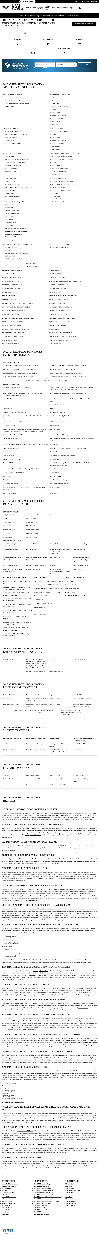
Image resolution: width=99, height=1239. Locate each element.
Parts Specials (6, 1212)
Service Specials (6, 1188)
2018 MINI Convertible (40, 1212)
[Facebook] (4, 1230)
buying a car (49, 878)
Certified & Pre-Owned (47, 8)
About (57, 1233)
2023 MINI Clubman (39, 1207)
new (60, 909)
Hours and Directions (8, 1192)
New (27, 8)
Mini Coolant (69, 1186)
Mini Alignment (70, 1188)
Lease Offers (5, 1214)
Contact (47, 1233)
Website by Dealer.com (9, 1234)
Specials (59, 8)
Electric (33, 8)
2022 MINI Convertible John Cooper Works (46, 1201)
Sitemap (89, 1233)
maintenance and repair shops (72, 889)
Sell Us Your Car (6, 1195)
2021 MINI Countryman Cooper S (43, 1199)
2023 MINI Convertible (40, 1205)
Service (65, 8)
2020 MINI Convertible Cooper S (43, 1203)
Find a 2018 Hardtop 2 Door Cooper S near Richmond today (75, 820)
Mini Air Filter (69, 1184)
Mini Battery (69, 1192)
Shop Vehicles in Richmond (84, 24)
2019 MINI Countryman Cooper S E (44, 1195)
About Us (72, 8)
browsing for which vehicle (33, 835)
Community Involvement (9, 1186)
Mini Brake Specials (71, 1199)
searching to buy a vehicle (40, 971)
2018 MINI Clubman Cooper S (42, 1186)
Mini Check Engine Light (72, 1190)
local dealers (89, 1003)
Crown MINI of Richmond (9, 1197)
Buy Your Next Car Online (9, 1203)
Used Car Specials (7, 1201)
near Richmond (60, 815)
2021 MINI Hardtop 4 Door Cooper (43, 1192)
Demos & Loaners (40, 8)
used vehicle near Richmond (25, 1131)
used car (65, 909)
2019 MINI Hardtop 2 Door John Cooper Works (47, 1197)
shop (3, 1029)
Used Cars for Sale (7, 1207)
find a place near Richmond (74, 995)
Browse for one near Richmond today (12, 1102)
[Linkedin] (11, 1230)
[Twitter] (8, 1230)
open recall (23, 988)
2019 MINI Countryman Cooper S (43, 1190)
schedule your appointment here (29, 900)
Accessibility (78, 1233)
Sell (53, 8)
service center (83, 1008)
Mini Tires (68, 1197)
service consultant (39, 920)
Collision (4, 1199)
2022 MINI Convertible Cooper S (43, 1188)
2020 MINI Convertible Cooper (42, 1184)
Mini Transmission (70, 1203)
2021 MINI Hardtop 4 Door (41, 1214)
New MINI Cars (6, 1210)
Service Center (6, 1205)
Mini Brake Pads (70, 1201)
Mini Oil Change (70, 1205)
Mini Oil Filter (69, 1195)
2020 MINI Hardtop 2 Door (41, 1210)
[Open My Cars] (79, 8)
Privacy (66, 1233)
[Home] (5, 7)
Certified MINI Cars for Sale (10, 1184)
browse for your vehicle (58, 1163)
